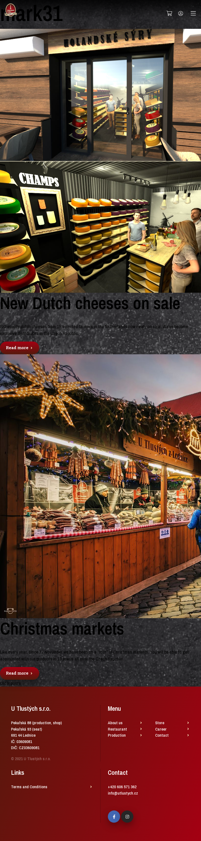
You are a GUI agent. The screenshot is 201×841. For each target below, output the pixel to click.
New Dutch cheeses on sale (90, 302)
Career (161, 729)
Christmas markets (62, 628)
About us (115, 722)
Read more (17, 347)
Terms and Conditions (29, 786)
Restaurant (117, 729)
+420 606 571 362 (122, 786)
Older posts (10, 683)
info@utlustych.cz (123, 793)
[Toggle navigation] (193, 13)
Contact (162, 735)
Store (159, 722)
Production (117, 735)
